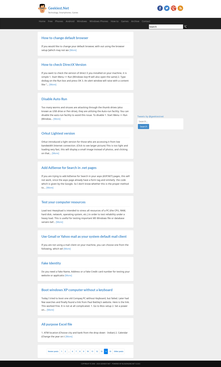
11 (92, 351)
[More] (73, 50)
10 (88, 351)
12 (97, 351)
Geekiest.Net (58, 8)
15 (110, 351)
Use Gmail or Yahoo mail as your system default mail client (84, 236)
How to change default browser (64, 38)
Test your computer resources (63, 202)
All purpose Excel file (56, 324)
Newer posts (53, 351)
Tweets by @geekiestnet (150, 116)
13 (101, 351)
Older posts (118, 351)
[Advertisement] (156, 70)
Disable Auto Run (54, 99)
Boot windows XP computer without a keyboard (77, 290)
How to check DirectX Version (63, 64)
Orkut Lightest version (58, 133)
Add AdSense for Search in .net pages (68, 168)
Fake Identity (51, 263)
